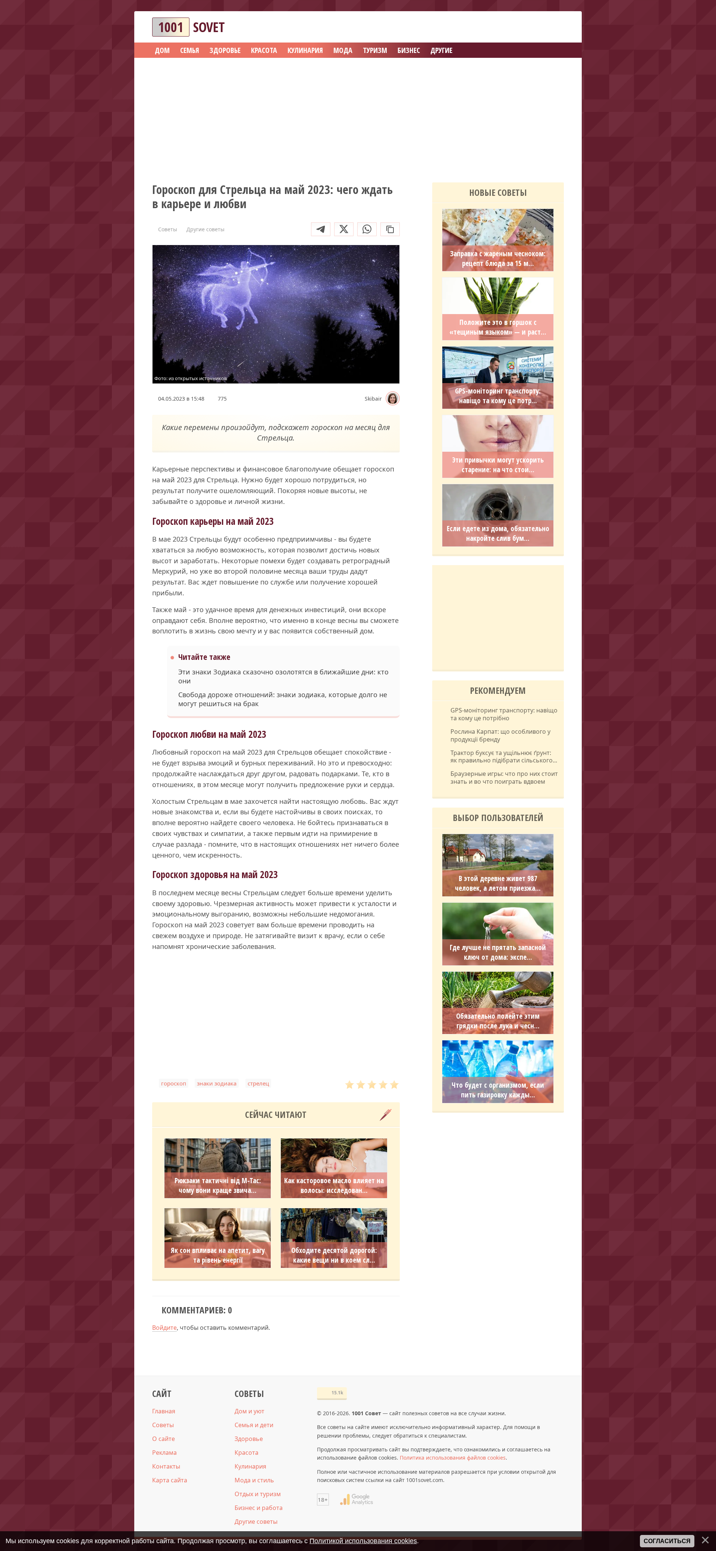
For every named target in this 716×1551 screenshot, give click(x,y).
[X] (344, 229)
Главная (163, 1411)
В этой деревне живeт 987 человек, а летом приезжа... (498, 883)
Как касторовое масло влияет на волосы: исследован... (334, 1185)
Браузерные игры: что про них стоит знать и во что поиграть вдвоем (504, 778)
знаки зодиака (216, 1083)
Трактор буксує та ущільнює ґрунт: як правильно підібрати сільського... (503, 757)
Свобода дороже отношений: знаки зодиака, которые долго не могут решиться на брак (282, 699)
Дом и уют (249, 1411)
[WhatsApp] (367, 229)
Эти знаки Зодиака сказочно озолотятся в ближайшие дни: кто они (283, 676)
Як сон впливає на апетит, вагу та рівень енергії (218, 1255)
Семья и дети (254, 1425)
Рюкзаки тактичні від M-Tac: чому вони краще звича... (218, 1185)
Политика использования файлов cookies (453, 1457)
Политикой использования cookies (363, 1541)
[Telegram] (320, 229)
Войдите (164, 1327)
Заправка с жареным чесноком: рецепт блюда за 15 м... (498, 258)
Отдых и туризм (258, 1494)
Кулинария (250, 1466)
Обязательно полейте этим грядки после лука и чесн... (498, 1021)
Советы (163, 1425)
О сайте (163, 1439)
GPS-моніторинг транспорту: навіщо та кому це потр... (498, 395)
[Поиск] (531, 27)
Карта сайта (169, 1480)
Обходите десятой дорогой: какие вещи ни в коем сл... (334, 1255)
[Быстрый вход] (553, 27)
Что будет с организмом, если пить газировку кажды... (498, 1090)
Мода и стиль (254, 1480)
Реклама (164, 1452)
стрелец (258, 1083)
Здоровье (249, 1439)
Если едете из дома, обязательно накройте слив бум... (498, 533)
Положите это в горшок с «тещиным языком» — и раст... (497, 327)
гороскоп (173, 1083)
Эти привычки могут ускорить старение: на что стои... (498, 464)
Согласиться (667, 1541)
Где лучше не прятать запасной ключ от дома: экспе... (498, 952)
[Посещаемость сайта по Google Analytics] (356, 1499)
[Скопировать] (390, 229)
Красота (246, 1452)
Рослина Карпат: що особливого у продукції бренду (500, 735)
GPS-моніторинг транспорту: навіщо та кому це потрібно (504, 714)
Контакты (166, 1466)
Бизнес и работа (259, 1508)
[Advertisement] (358, 117)
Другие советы (256, 1521)
